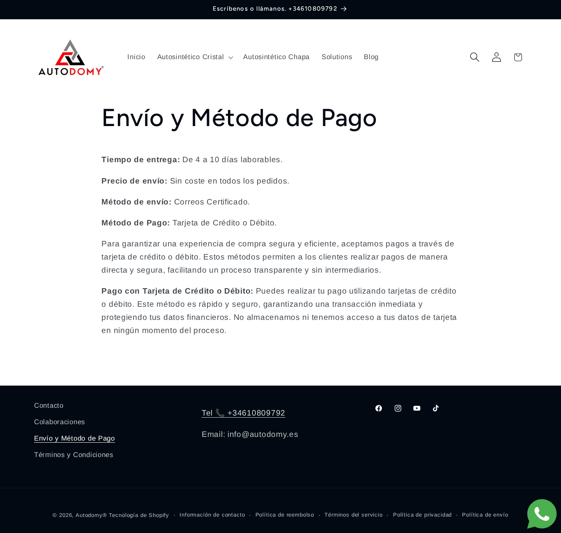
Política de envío (485, 515)
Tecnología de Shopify (139, 515)
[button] (194, 57)
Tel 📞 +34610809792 (243, 413)
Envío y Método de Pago (74, 438)
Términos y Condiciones (73, 455)
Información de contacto (212, 515)
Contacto (49, 405)
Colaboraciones (59, 422)
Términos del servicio (353, 515)
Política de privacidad (422, 515)
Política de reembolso (285, 515)
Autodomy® (91, 515)
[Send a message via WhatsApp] (542, 514)
